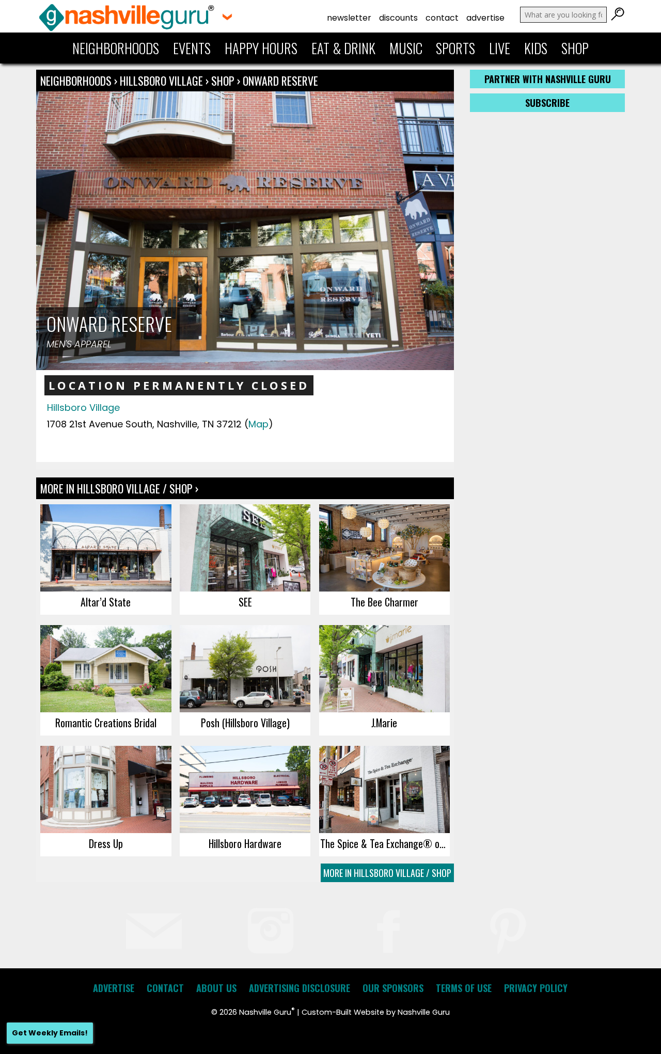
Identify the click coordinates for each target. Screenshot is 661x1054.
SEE (245, 602)
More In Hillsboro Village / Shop (387, 873)
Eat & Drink (343, 48)
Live (499, 48)
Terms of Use (464, 988)
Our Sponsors (393, 988)
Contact (442, 18)
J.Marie (384, 722)
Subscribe (547, 102)
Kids (535, 48)
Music (405, 48)
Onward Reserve (280, 80)
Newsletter (349, 18)
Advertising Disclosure (299, 988)
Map (258, 424)
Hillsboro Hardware (245, 843)
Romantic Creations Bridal (105, 722)
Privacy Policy (536, 988)
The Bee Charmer (384, 602)
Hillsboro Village (163, 80)
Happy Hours (261, 48)
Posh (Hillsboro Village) (245, 722)
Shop (575, 48)
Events (192, 48)
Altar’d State (106, 602)
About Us (216, 988)
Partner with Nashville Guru (547, 79)
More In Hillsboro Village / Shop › (119, 488)
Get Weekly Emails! (50, 1033)
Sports (455, 48)
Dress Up (106, 843)
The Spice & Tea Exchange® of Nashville (385, 843)
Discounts (398, 18)
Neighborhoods (115, 48)
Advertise (485, 18)
